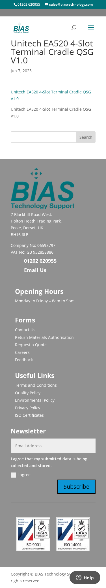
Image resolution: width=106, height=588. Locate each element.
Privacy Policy (27, 407)
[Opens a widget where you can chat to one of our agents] (84, 578)
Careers (22, 352)
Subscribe (76, 486)
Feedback (24, 359)
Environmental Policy (35, 400)
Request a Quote (31, 344)
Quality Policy (27, 392)
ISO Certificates (29, 415)
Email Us (35, 270)
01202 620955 (29, 4)
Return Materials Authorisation (44, 337)
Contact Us (25, 329)
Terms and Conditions (36, 385)
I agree (24, 474)
